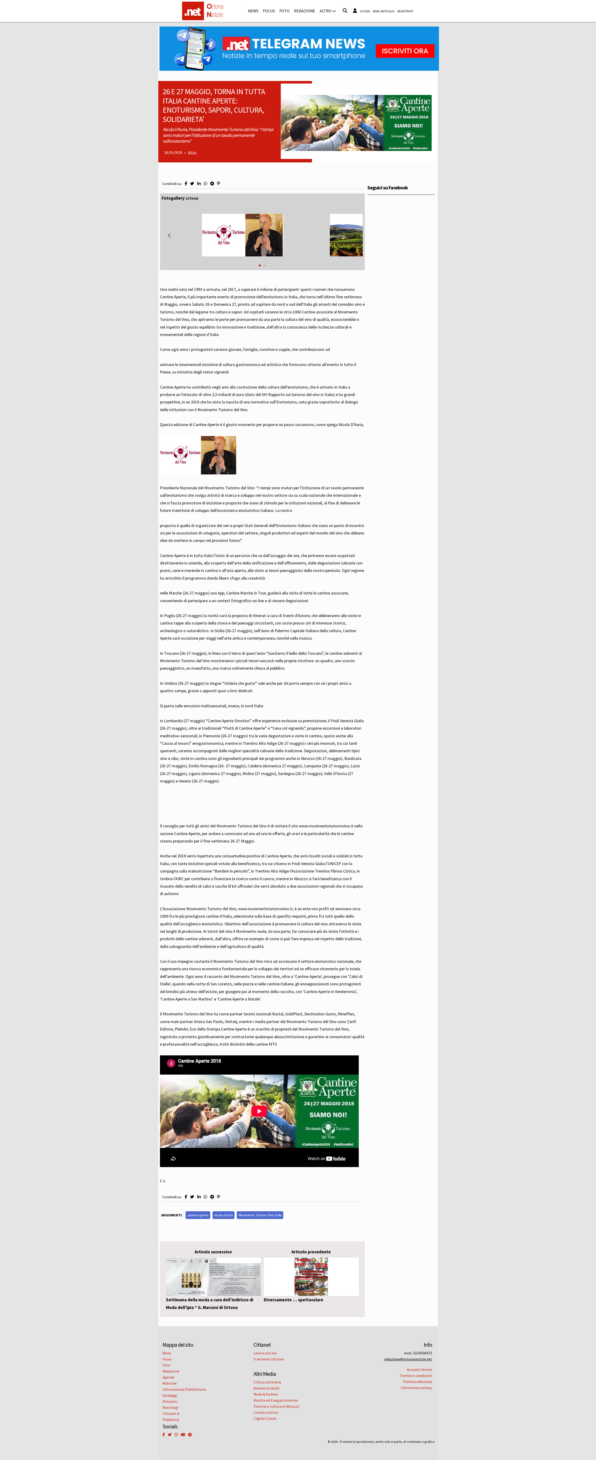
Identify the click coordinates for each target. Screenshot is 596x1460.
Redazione (304, 10)
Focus (269, 10)
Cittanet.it (171, 1413)
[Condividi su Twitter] (192, 183)
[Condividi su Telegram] (212, 183)
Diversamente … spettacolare (293, 1299)
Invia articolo (383, 11)
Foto (284, 10)
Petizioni (170, 1401)
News (253, 10)
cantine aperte (198, 1215)
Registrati (405, 11)
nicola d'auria (223, 1215)
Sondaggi (170, 1395)
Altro (192, 152)
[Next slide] (354, 235)
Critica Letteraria (267, 1382)
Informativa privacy (416, 1387)
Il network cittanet (269, 1359)
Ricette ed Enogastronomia (276, 1400)
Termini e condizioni (416, 1375)
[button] (259, 265)
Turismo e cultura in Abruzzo (276, 1406)
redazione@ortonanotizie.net (408, 1359)
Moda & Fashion (266, 1394)
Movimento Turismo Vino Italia (260, 1215)
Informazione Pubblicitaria (184, 1389)
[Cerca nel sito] (345, 10)
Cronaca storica (266, 1412)
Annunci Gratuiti (267, 1388)
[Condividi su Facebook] (186, 183)
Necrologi (170, 1407)
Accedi (365, 11)
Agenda (168, 1377)
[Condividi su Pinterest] (218, 183)
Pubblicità (171, 1419)
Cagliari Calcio (265, 1418)
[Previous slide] (169, 235)
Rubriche (170, 1383)
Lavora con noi (265, 1353)
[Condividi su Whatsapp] (205, 183)
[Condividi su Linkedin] (199, 183)
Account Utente (419, 1369)
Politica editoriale (417, 1381)
